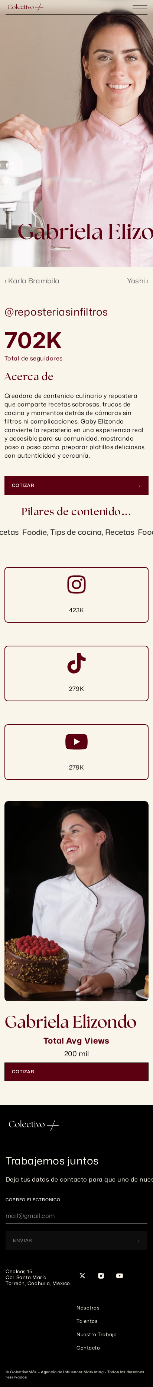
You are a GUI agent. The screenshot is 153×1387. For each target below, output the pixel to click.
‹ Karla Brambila (32, 281)
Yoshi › (138, 281)
